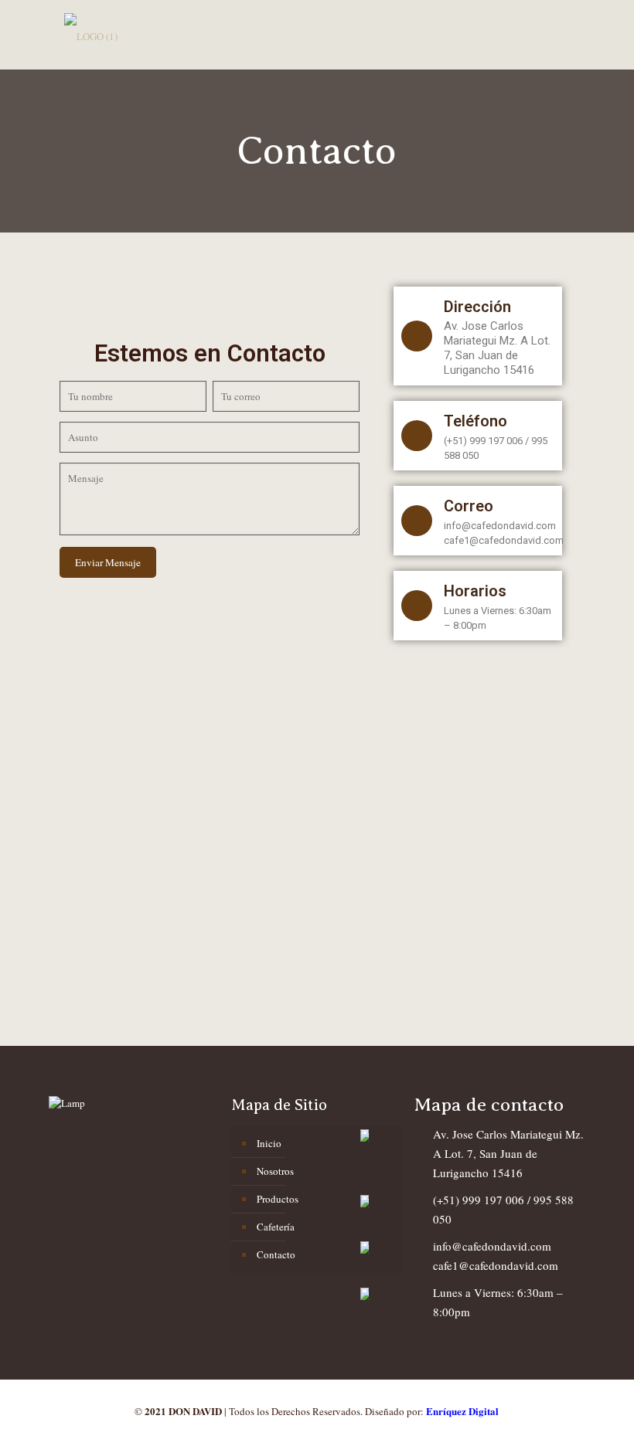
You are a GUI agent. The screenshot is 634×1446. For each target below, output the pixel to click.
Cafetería (276, 1227)
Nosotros (275, 1171)
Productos (277, 1199)
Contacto (276, 1254)
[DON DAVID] (91, 35)
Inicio (269, 1143)
